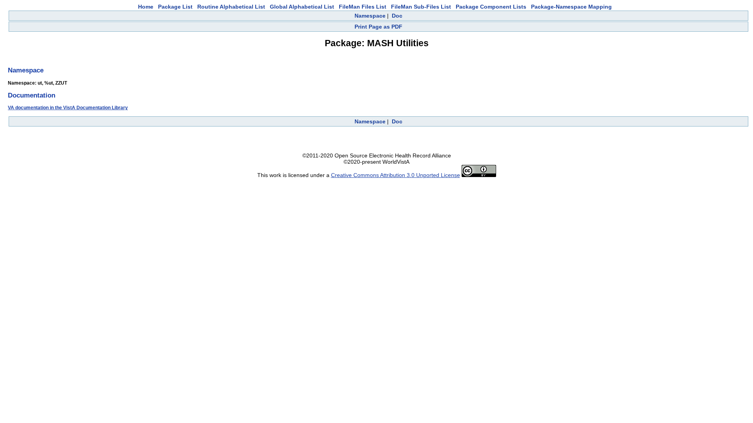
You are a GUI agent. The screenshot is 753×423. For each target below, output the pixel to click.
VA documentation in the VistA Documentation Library (68, 107)
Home (145, 7)
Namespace (370, 16)
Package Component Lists (491, 7)
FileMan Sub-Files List (421, 7)
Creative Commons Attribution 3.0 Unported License (395, 175)
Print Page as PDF (378, 27)
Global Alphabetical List (302, 7)
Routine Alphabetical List (231, 7)
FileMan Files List (362, 7)
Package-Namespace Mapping (571, 7)
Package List (175, 7)
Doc (397, 16)
